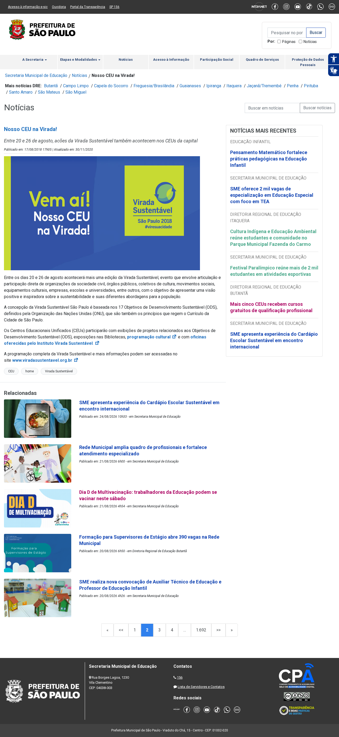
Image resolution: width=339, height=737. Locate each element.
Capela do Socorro (111, 85)
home (29, 371)
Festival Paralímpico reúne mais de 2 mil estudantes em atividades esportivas (274, 271)
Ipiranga (213, 85)
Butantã (51, 85)
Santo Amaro (21, 92)
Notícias (310, 41)
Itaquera (234, 85)
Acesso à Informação (171, 60)
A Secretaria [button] (33, 60)
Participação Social (216, 60)
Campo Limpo (76, 85)
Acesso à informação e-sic (28, 7)
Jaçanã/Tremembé (264, 85)
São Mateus (49, 92)
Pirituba (311, 85)
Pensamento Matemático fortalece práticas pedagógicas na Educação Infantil (268, 159)
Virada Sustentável (59, 371)
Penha (292, 85)
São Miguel (75, 92)
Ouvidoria (59, 7)
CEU (11, 371)
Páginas (289, 41)
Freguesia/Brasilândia (153, 85)
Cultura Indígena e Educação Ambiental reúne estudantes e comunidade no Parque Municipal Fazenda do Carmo (273, 238)
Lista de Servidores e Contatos (201, 687)
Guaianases (190, 85)
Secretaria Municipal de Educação (36, 75)
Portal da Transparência (87, 7)
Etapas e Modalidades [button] (79, 60)
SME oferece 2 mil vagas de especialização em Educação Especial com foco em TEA (271, 195)
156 (179, 677)
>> (218, 630)
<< (121, 630)
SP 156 (114, 7)
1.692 (201, 630)
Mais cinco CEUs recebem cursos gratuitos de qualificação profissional (271, 307)
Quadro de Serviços (262, 60)
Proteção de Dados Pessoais (308, 62)
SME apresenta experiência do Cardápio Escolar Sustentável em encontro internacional (274, 340)
